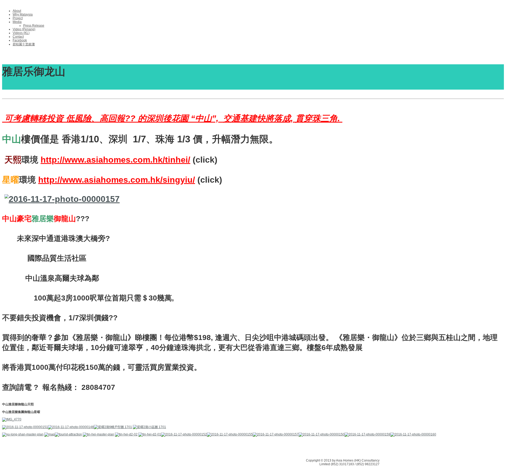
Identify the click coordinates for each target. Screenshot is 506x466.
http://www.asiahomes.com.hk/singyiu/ (116, 180)
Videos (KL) (21, 33)
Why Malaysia (23, 14)
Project (18, 18)
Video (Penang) (24, 29)
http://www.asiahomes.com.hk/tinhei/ (115, 159)
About (17, 11)
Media (17, 22)
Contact (18, 36)
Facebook (20, 40)
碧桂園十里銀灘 (24, 44)
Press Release (33, 25)
